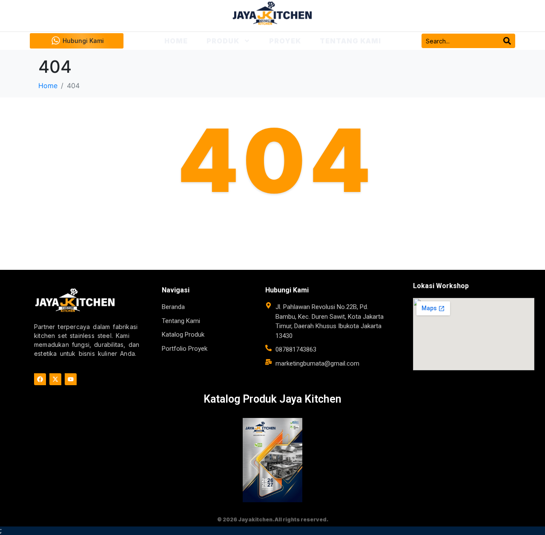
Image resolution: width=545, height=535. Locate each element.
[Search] (507, 41)
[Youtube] (71, 379)
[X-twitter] (55, 379)
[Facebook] (40, 379)
